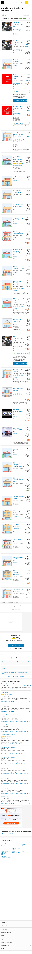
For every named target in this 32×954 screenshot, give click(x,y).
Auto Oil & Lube (21, 728)
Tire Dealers (14, 780)
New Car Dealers (15, 698)
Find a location (27, 685)
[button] (30, 2)
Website (15, 29)
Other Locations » (27, 46)
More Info (21, 32)
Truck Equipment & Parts (17, 800)
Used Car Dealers (24, 698)
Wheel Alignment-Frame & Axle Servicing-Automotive (5, 853)
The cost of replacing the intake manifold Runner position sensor (14, 667)
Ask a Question (17, 657)
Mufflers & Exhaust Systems (24, 687)
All (13, 15)
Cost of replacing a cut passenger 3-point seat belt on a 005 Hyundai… (15, 662)
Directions (15, 32)
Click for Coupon (19, 91)
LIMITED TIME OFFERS (22, 353)
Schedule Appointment (21, 100)
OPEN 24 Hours (22, 18)
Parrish (2, 833)
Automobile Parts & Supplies (26, 843)
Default (27, 15)
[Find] (26, 2)
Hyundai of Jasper (5, 704)
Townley (11, 833)
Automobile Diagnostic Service (5, 857)
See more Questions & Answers (16, 676)
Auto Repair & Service (18, 28)
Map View (6, 15)
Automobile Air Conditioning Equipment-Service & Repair (16, 847)
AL (6, 602)
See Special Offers (17, 30)
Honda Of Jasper (5, 692)
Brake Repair (14, 687)
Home (2, 602)
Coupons (19, 29)
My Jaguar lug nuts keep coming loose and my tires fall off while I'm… (15, 673)
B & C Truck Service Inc (6, 796)
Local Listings (20, 141)
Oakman (10, 602)
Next (21, 608)
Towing (23, 851)
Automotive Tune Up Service (18, 708)
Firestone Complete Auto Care (18, 24)
